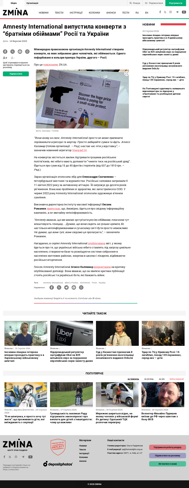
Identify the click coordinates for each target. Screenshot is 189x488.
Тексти (59, 12)
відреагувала (102, 267)
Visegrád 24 (79, 150)
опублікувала (96, 243)
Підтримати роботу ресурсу (167, 447)
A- (13, 58)
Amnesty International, (53, 282)
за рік (161, 378)
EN (146, 12)
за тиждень (133, 378)
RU (137, 12)
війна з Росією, (72, 282)
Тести (125, 12)
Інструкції (76, 12)
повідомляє (50, 64)
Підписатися (155, 3)
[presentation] (8, 393)
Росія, (94, 282)
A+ (5, 58)
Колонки (94, 12)
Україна (102, 282)
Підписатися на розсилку (167, 455)
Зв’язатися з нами (167, 463)
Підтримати (175, 3)
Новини (43, 12)
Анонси (111, 12)
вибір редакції (177, 378)
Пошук (136, 3)
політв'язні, (85, 282)
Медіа (14, 3)
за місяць (149, 378)
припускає (53, 208)
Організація (32, 3)
